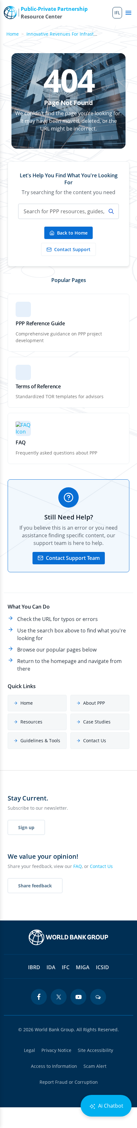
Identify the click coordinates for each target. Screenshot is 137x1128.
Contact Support (72, 249)
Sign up (26, 827)
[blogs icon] (98, 997)
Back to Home (72, 233)
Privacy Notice (56, 1050)
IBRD (34, 967)
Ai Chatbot (110, 1105)
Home (12, 34)
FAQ (77, 866)
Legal (29, 1050)
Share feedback (35, 886)
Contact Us (94, 740)
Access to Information (54, 1066)
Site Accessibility (95, 1050)
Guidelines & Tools (40, 740)
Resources (31, 722)
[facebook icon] (39, 997)
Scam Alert (94, 1066)
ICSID (102, 967)
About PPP (94, 703)
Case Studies (97, 722)
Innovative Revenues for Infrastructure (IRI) (72, 34)
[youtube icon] (78, 997)
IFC (65, 967)
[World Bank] (68, 937)
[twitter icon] (59, 997)
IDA (51, 967)
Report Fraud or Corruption (69, 1082)
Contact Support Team (73, 557)
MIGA (83, 967)
